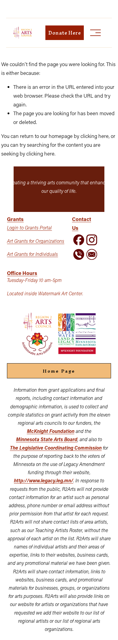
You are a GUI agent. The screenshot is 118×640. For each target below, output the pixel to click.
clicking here (94, 135)
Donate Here (64, 32)
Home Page (59, 371)
